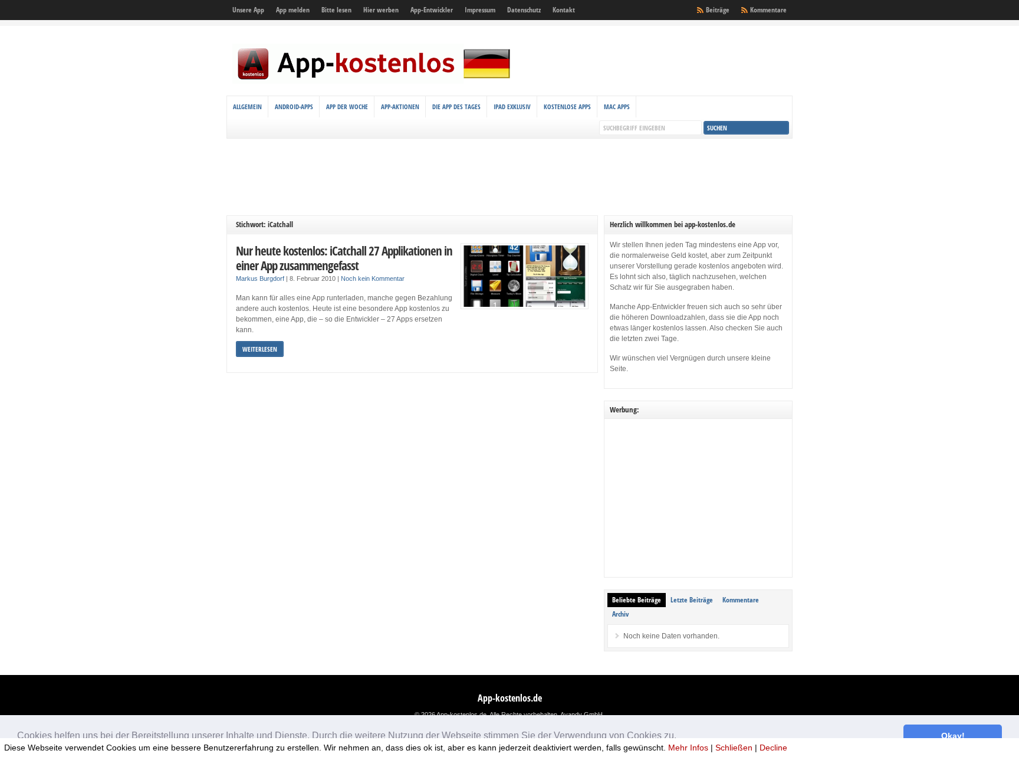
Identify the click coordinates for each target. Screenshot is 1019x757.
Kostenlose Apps (567, 106)
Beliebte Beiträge (636, 600)
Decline (773, 747)
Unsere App (248, 10)
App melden (293, 10)
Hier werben (381, 10)
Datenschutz (524, 10)
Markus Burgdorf (260, 278)
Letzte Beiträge (691, 600)
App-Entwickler (431, 10)
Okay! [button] (953, 735)
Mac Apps (617, 106)
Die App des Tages (456, 106)
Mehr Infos (688, 747)
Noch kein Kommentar (373, 278)
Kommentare (768, 10)
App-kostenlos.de (510, 698)
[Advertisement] (509, 177)
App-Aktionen (400, 106)
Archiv (620, 614)
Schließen (733, 747)
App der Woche (347, 106)
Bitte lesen (336, 10)
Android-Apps (294, 106)
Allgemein (247, 106)
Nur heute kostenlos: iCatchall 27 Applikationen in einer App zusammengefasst (344, 258)
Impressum (480, 10)
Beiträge (717, 10)
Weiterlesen (259, 349)
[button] (680, 737)
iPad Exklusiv (512, 106)
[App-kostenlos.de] (373, 81)
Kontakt (564, 10)
